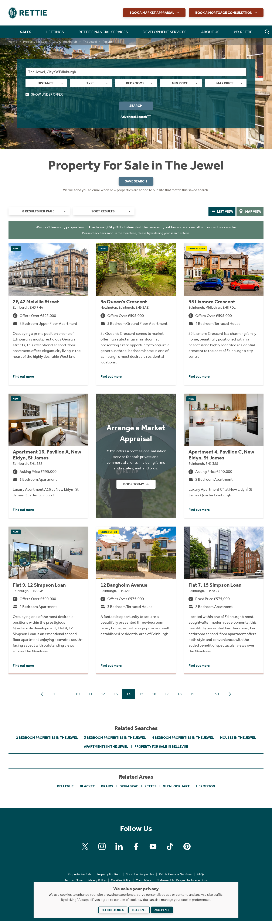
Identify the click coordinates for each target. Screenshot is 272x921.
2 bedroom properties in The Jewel (47, 738)
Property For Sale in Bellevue (161, 746)
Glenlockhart (176, 786)
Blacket (87, 786)
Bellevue (65, 786)
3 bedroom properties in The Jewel (115, 738)
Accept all (161, 909)
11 (90, 694)
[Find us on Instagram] (102, 846)
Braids (107, 786)
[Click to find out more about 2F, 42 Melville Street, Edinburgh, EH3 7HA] (48, 313)
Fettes (150, 786)
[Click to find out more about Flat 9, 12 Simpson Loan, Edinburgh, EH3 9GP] (48, 600)
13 (116, 694)
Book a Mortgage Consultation (223, 13)
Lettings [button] (55, 32)
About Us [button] (210, 32)
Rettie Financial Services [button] (103, 32)
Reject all (139, 909)
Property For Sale (35, 42)
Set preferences (113, 909)
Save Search (136, 181)
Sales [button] (25, 32)
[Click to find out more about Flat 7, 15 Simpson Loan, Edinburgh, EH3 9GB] (224, 600)
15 (141, 694)
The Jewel (90, 42)
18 (179, 694)
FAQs (200, 874)
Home (12, 42)
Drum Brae (128, 786)
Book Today (133, 484)
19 (192, 694)
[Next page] (229, 694)
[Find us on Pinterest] (187, 846)
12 (103, 694)
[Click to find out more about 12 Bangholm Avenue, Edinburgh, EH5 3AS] (136, 600)
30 (217, 694)
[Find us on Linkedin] (119, 846)
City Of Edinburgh (65, 42)
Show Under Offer (47, 94)
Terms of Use (73, 880)
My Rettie (243, 32)
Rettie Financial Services (175, 874)
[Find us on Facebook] (136, 846)
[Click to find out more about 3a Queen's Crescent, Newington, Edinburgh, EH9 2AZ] (136, 313)
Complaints (144, 880)
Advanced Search (133, 117)
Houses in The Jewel (238, 738)
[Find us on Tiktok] (170, 846)
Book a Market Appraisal (151, 13)
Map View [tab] (253, 211)
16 (154, 694)
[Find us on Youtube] (153, 846)
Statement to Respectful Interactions (182, 880)
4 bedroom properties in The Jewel (183, 738)
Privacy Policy (97, 880)
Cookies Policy (121, 880)
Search (136, 106)
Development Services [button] (164, 32)
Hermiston (205, 786)
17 (167, 694)
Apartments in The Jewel (106, 746)
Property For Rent (108, 874)
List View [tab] (225, 211)
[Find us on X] (85, 846)
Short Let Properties (140, 874)
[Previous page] (42, 694)
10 (77, 694)
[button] (267, 31)
